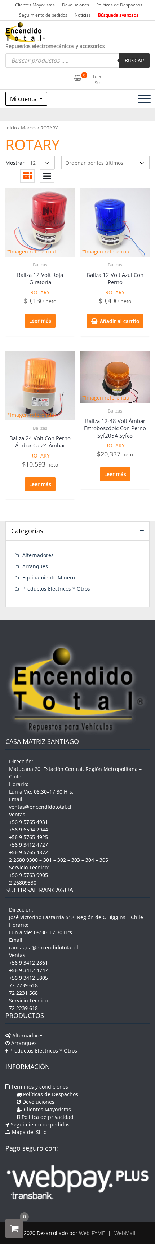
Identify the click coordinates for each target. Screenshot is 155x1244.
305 (103, 859)
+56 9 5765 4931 (28, 822)
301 (47, 859)
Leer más (40, 320)
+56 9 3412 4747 (28, 970)
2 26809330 (22, 882)
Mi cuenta (24, 99)
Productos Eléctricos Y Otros (56, 588)
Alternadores (38, 555)
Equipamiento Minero (48, 577)
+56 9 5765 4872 (28, 852)
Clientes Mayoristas (35, 5)
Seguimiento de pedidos (43, 15)
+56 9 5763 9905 (28, 875)
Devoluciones (75, 5)
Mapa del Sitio (28, 1132)
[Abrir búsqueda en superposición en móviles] (77, 60)
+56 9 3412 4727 (28, 844)
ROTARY (40, 292)
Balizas (40, 264)
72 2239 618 (23, 985)
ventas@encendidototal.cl (40, 806)
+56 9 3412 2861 (28, 962)
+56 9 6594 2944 (28, 829)
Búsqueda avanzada (118, 15)
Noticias (83, 15)
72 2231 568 (23, 992)
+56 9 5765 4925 (28, 837)
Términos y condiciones (39, 1086)
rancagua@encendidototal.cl (43, 947)
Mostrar (15, 162)
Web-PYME (92, 1233)
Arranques (35, 566)
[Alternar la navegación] (144, 98)
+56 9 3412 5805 (28, 977)
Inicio (11, 127)
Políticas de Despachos (119, 5)
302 (61, 859)
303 (75, 859)
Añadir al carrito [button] (119, 321)
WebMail (125, 1233)
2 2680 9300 (23, 859)
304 (89, 859)
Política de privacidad (47, 1116)
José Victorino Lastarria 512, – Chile (76, 917)
